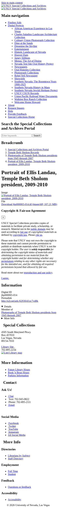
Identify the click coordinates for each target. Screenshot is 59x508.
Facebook (14, 423)
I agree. (5, 278)
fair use (24, 232)
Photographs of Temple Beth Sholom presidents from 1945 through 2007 (32, 157)
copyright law (20, 235)
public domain (38, 229)
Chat (11, 396)
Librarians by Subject (19, 455)
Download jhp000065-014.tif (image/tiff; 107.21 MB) (29, 204)
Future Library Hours (19, 369)
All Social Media (16, 435)
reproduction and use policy (38, 272)
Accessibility (14, 499)
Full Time (13, 471)
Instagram (14, 432)
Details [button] (7, 306)
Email (12, 405)
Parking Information (18, 375)
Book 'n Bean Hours (18, 372)
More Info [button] (9, 318)
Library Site (8, 346)
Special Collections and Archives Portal (28, 149)
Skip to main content (12, 2)
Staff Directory (15, 458)
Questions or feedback (19, 487)
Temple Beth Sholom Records (23, 152)
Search (37, 135)
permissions (7, 261)
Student (12, 474)
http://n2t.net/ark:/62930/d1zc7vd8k (19, 301)
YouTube (13, 429)
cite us (39, 235)
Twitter (12, 426)
